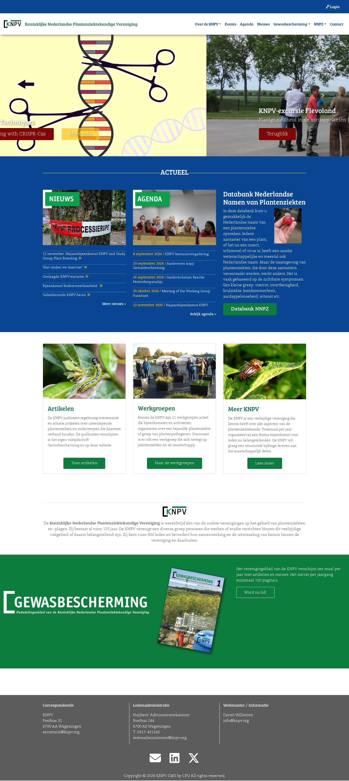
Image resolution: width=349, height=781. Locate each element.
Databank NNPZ (250, 309)
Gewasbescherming (290, 23)
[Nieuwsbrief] (155, 759)
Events (230, 23)
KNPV (161, 775)
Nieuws (263, 23)
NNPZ (318, 23)
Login (334, 6)
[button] (26, 95)
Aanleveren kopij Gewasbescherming (163, 266)
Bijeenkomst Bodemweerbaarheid (71, 286)
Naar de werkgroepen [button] (174, 463)
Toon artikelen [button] (84, 463)
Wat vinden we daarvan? (63, 267)
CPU (186, 775)
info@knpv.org (236, 720)
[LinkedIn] (174, 759)
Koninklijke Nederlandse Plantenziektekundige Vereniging (81, 24)
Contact (336, 23)
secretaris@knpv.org (61, 732)
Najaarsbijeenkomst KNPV (170, 305)
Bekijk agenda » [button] (203, 314)
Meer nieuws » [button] (114, 304)
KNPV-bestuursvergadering (171, 254)
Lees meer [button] (264, 463)
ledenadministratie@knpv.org (160, 737)
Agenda (246, 23)
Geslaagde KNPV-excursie (64, 277)
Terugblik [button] (71, 134)
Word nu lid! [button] (255, 592)
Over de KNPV (206, 23)
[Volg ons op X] (193, 759)
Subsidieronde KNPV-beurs (65, 295)
